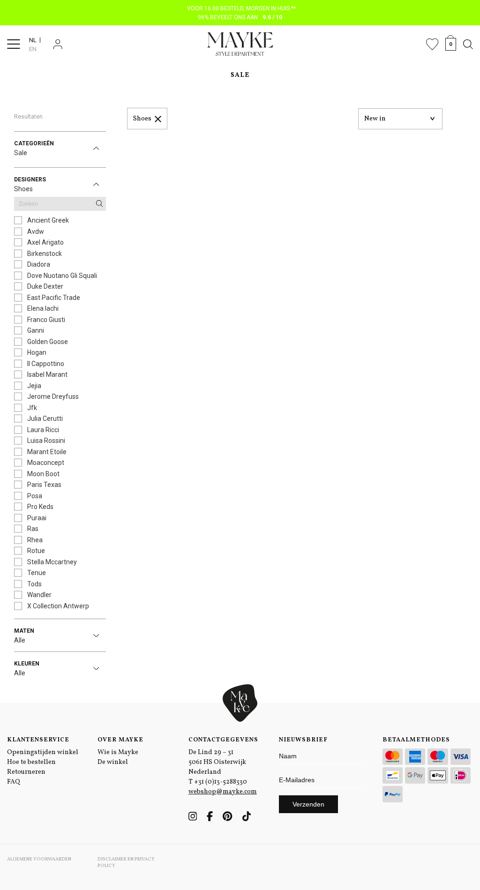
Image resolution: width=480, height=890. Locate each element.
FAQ (13, 782)
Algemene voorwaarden (39, 859)
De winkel (113, 762)
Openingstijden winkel (42, 752)
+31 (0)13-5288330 (220, 782)
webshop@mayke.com (222, 791)
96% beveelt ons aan (240, 17)
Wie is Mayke (118, 752)
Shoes (142, 118)
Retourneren (26, 772)
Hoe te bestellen (31, 762)
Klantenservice (38, 740)
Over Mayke (120, 740)
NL (33, 40)
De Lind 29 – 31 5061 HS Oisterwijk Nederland (217, 762)
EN (33, 48)
